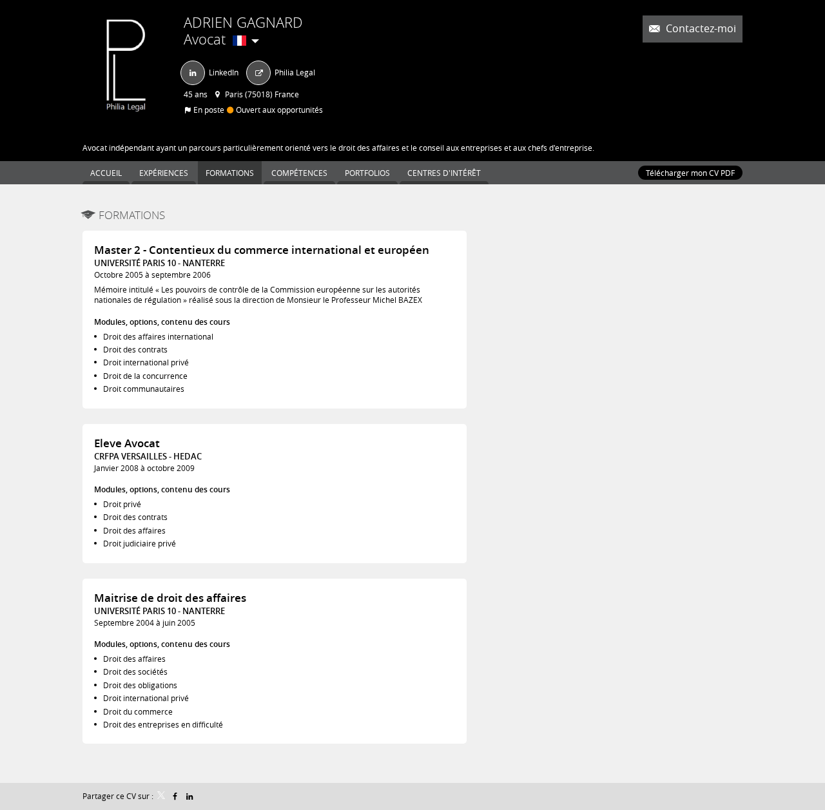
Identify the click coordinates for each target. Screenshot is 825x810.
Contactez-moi (699, 28)
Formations (132, 214)
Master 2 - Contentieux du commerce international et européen (261, 249)
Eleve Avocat (127, 443)
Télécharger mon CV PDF (690, 173)
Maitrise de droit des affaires (170, 597)
